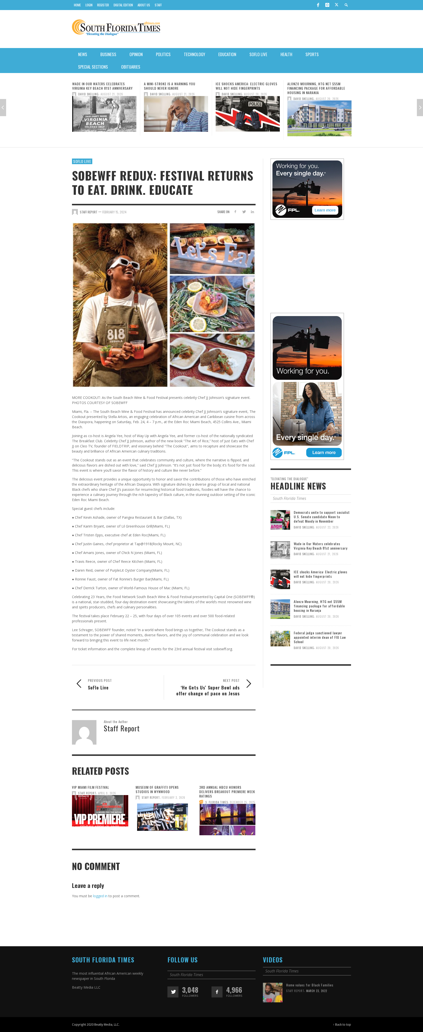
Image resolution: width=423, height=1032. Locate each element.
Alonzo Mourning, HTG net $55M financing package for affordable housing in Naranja (244, 88)
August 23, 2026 (327, 527)
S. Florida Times (216, 802)
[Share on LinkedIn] (252, 211)
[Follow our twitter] (172, 991)
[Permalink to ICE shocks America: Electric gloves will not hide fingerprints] (176, 115)
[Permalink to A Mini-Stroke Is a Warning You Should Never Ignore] (104, 115)
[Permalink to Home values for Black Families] (272, 992)
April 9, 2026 (107, 793)
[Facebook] (318, 5)
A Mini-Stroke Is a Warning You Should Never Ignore (98, 86)
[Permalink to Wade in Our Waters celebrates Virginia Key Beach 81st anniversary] (280, 550)
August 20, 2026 (183, 94)
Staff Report (87, 793)
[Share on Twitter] (243, 211)
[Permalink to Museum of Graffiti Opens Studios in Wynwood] (164, 816)
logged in (100, 896)
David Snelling (88, 94)
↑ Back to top (342, 1024)
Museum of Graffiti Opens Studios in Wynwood (157, 789)
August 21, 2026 (112, 94)
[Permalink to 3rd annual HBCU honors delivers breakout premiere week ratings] (227, 821)
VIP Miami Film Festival (90, 787)
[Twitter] (336, 5)
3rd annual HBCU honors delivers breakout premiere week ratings (227, 792)
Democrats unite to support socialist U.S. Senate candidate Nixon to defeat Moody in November (322, 517)
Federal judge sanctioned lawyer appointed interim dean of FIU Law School (315, 88)
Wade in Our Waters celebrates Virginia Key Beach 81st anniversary (320, 546)
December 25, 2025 (242, 802)
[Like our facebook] (217, 991)
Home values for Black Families (309, 984)
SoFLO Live (82, 161)
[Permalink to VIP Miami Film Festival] (100, 812)
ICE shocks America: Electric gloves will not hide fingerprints (175, 86)
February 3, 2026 (173, 797)
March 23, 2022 (316, 991)
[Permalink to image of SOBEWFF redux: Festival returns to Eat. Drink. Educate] (164, 304)
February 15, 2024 (114, 211)
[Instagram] (327, 5)
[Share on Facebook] (235, 211)
